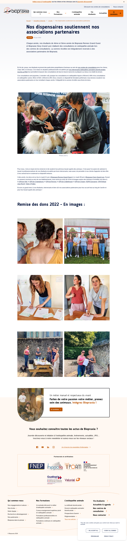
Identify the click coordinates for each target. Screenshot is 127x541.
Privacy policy (108, 536)
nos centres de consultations (87, 67)
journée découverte (84, 2)
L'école (50, 20)
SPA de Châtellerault (66, 181)
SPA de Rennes (51, 181)
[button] (42, 13)
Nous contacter (118, 7)
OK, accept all (93, 530)
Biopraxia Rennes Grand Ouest (61, 177)
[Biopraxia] (16, 10)
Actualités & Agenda (39, 20)
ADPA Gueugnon (91, 181)
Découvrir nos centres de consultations (97, 7)
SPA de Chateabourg (37, 181)
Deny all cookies (110, 530)
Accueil (28, 20)
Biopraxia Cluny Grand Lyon (95, 177)
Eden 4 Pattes (30, 184)
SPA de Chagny (80, 181)
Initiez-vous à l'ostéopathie (42, 2)
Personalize (95, 536)
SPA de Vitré (23, 181)
